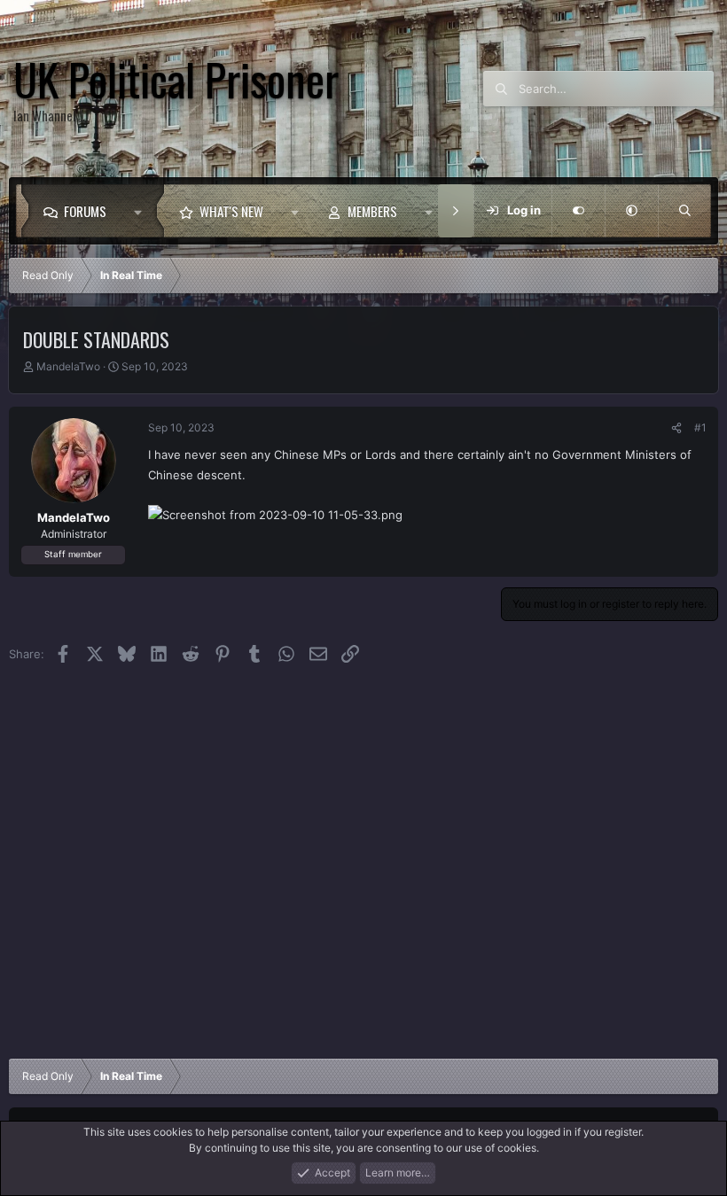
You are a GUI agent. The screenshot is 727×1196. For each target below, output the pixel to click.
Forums (85, 211)
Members (372, 211)
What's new (231, 211)
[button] (142, 210)
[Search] (684, 210)
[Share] (676, 428)
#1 (700, 427)
